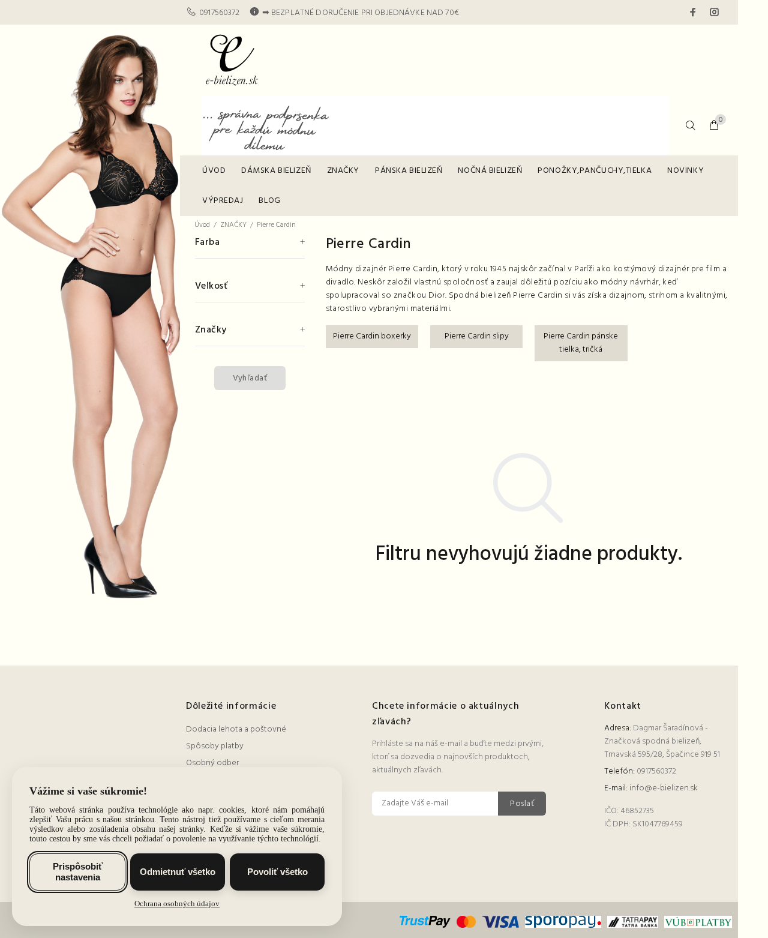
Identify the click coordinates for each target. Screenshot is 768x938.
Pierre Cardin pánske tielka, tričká (581, 342)
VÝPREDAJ (222, 201)
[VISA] (501, 922)
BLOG (269, 201)
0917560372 (219, 13)
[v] (696, 922)
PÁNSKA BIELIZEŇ (408, 171)
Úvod (202, 225)
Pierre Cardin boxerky (372, 336)
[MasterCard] (466, 922)
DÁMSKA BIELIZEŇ (276, 171)
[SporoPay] (563, 922)
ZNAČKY (343, 171)
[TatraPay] (633, 922)
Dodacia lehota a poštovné (236, 729)
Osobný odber (212, 763)
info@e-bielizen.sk (663, 788)
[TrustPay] (427, 922)
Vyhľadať (250, 378)
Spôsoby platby (215, 746)
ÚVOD (214, 171)
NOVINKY (685, 171)
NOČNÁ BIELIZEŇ (490, 171)
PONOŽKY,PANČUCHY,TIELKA (595, 171)
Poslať (522, 804)
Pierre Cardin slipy (477, 336)
